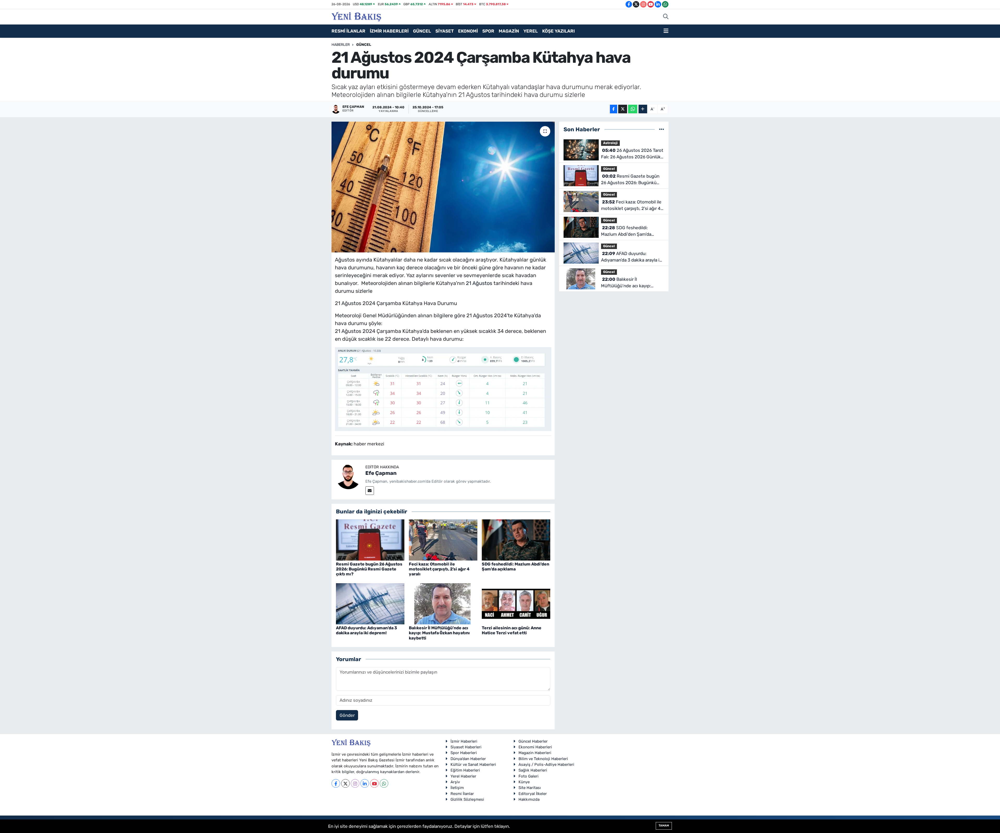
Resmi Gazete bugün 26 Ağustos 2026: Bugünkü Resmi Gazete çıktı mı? (369, 569)
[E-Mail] (369, 490)
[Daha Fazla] (643, 109)
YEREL (530, 31)
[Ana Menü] (666, 31)
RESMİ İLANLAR (348, 31)
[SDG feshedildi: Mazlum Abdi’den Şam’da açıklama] (516, 539)
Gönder (347, 715)
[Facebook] (336, 783)
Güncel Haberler (533, 741)
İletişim (457, 787)
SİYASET (444, 31)
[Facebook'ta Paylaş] (613, 109)
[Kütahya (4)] (443, 389)
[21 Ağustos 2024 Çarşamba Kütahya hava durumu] (443, 187)
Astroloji (610, 143)
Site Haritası (529, 787)
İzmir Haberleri (464, 741)
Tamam (664, 825)
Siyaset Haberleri (466, 747)
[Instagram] (355, 783)
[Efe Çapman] (348, 476)
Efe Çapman (381, 473)
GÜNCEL (422, 31)
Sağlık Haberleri (532, 770)
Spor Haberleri (464, 752)
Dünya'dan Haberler (468, 758)
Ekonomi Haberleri (535, 747)
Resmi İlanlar (462, 793)
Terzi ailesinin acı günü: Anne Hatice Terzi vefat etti (511, 630)
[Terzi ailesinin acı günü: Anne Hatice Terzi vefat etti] (516, 603)
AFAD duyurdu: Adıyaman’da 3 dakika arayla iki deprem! (366, 630)
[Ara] (665, 17)
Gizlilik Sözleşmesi (467, 799)
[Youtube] (374, 783)
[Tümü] (661, 129)
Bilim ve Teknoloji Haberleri (543, 758)
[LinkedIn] (364, 783)
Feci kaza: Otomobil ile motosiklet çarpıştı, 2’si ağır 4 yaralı (439, 569)
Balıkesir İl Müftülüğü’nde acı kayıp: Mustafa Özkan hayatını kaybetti (439, 632)
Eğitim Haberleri (465, 770)
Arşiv (455, 782)
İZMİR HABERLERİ (389, 31)
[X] (345, 783)
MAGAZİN (509, 31)
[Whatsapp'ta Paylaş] (632, 109)
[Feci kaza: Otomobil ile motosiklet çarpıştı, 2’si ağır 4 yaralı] (443, 539)
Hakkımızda (529, 799)
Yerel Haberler (463, 776)
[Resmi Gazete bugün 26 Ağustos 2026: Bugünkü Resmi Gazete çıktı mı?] (370, 539)
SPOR (488, 31)
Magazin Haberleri (534, 752)
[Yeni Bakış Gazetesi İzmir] (356, 16)
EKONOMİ (468, 31)
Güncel (363, 44)
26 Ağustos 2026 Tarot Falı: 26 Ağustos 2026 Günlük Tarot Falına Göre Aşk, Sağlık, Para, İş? (632, 154)
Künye (524, 782)
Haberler (341, 44)
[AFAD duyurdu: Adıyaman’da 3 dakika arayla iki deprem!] (370, 603)
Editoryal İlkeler (532, 793)
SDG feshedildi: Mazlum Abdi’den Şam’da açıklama (515, 566)
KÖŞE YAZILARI (558, 31)
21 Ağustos (479, 283)
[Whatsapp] (384, 783)
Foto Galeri (528, 776)
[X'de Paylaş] (622, 109)
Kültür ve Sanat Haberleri (473, 764)
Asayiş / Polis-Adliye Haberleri (546, 764)
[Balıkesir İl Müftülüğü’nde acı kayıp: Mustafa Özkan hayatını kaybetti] (443, 603)
